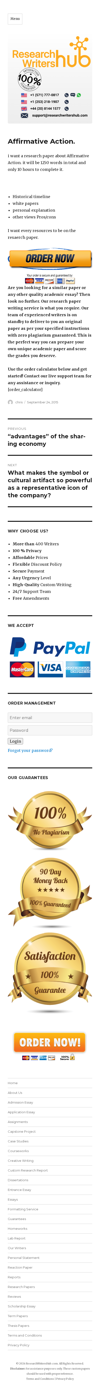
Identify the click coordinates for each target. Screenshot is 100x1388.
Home (13, 1083)
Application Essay (21, 1112)
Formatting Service (23, 1209)
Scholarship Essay (21, 1306)
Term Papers (18, 1316)
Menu (15, 19)
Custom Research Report (28, 1170)
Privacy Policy (18, 1345)
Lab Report (16, 1238)
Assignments (18, 1122)
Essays (13, 1199)
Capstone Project (22, 1131)
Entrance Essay (19, 1190)
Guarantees (17, 1219)
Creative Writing (20, 1161)
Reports (14, 1277)
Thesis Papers (18, 1326)
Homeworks (17, 1228)
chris (19, 402)
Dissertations (18, 1180)
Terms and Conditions (25, 1335)
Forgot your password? (30, 750)
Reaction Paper (20, 1267)
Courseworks (18, 1151)
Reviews (14, 1296)
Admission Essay (20, 1102)
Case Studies (18, 1141)
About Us (15, 1093)
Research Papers (21, 1287)
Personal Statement (24, 1258)
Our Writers (17, 1248)
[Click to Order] (50, 266)
